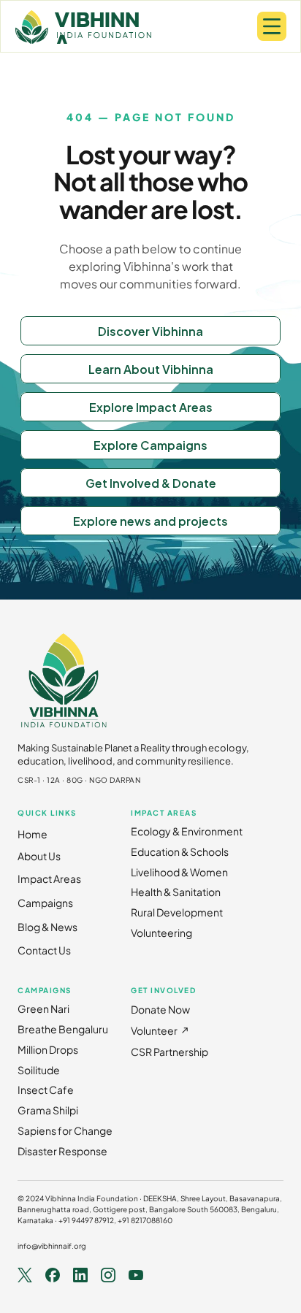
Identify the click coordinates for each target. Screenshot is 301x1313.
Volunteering (161, 932)
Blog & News (47, 926)
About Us (39, 855)
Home (32, 834)
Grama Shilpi (48, 1110)
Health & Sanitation (176, 891)
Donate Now (160, 1009)
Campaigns (45, 902)
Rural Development (177, 912)
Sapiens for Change (65, 1130)
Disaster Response (62, 1150)
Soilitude (39, 1069)
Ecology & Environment (187, 831)
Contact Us (44, 950)
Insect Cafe (46, 1089)
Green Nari (43, 1008)
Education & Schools (180, 851)
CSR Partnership (169, 1051)
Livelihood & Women (179, 871)
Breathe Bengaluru (63, 1029)
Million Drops (48, 1049)
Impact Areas (49, 878)
